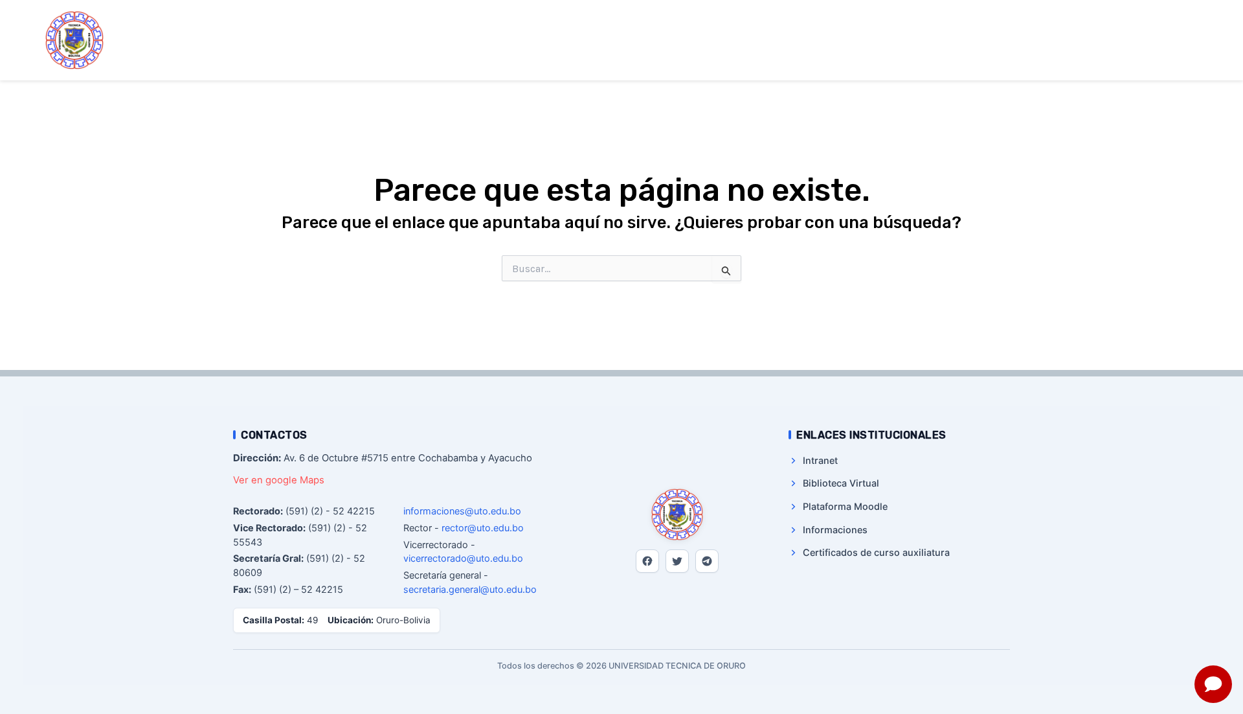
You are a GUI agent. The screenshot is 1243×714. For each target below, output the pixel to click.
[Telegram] (707, 561)
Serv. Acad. (914, 40)
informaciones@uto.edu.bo (462, 510)
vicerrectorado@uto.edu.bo (463, 558)
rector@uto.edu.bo (483, 527)
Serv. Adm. (995, 40)
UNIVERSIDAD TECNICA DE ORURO (208, 39)
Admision (837, 40)
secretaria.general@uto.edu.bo (470, 589)
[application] (705, 41)
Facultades (757, 40)
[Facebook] (647, 561)
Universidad (672, 40)
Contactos (1077, 40)
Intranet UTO (1157, 40)
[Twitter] (677, 561)
